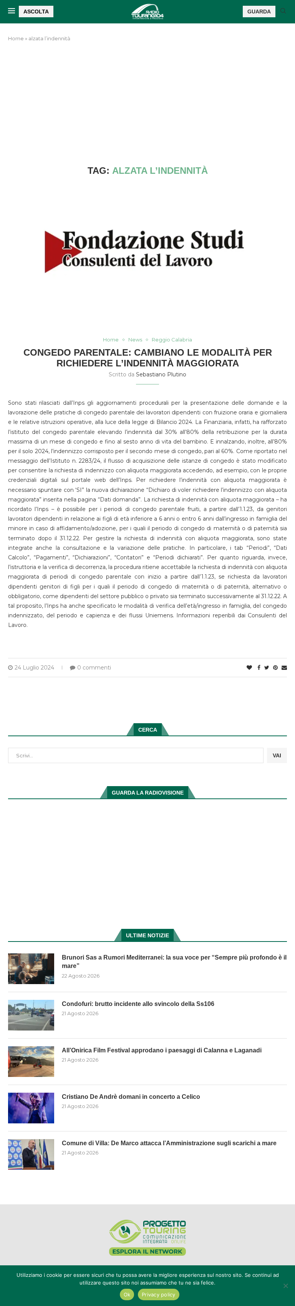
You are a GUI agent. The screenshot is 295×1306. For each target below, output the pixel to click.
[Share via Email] (284, 667)
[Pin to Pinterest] (275, 667)
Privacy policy (159, 1294)
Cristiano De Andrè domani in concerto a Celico (131, 1096)
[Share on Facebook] (258, 667)
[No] (285, 1286)
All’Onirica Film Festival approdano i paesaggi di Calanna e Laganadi (162, 1050)
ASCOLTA (36, 11)
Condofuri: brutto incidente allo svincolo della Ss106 (138, 1004)
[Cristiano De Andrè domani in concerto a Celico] (31, 1108)
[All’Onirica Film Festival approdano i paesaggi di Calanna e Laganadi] (31, 1061)
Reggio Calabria (172, 340)
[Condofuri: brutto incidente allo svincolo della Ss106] (31, 1015)
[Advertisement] (147, 104)
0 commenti (94, 667)
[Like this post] (249, 667)
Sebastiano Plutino (161, 374)
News (135, 340)
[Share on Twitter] (266, 667)
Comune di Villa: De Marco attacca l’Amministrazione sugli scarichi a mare (169, 1143)
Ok (127, 1294)
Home (16, 38)
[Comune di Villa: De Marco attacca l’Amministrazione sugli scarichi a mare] (31, 1154)
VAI (277, 755)
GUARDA (259, 11)
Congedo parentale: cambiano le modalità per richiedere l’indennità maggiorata (147, 357)
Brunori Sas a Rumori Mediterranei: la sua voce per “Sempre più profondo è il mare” (174, 961)
